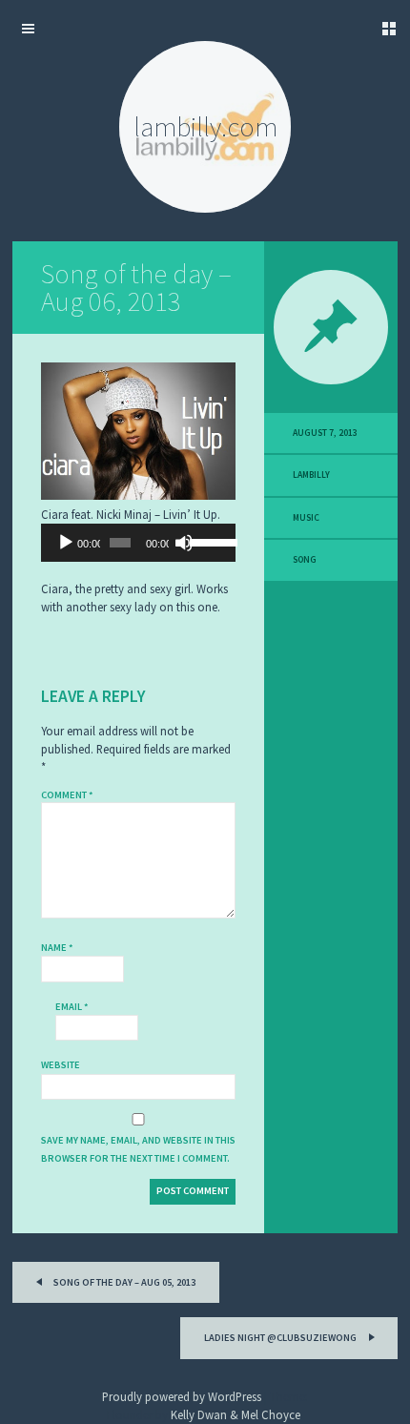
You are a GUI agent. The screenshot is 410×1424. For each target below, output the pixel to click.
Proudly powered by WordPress (181, 1396)
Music (306, 518)
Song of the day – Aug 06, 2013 (136, 288)
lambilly (311, 475)
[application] (138, 543)
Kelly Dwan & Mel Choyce (235, 1414)
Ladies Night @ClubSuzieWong (281, 1337)
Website (60, 1065)
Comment (67, 795)
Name (57, 947)
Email (72, 1007)
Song (305, 560)
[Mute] (184, 542)
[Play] (65, 542)
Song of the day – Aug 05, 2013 (123, 1282)
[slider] (208, 541)
